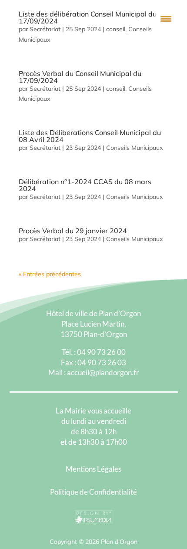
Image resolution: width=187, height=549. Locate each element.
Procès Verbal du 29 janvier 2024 (73, 230)
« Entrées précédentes (50, 274)
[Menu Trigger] (166, 18)
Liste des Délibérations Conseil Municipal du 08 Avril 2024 (90, 136)
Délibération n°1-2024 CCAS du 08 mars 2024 (85, 185)
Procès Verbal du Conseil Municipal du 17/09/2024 (80, 77)
